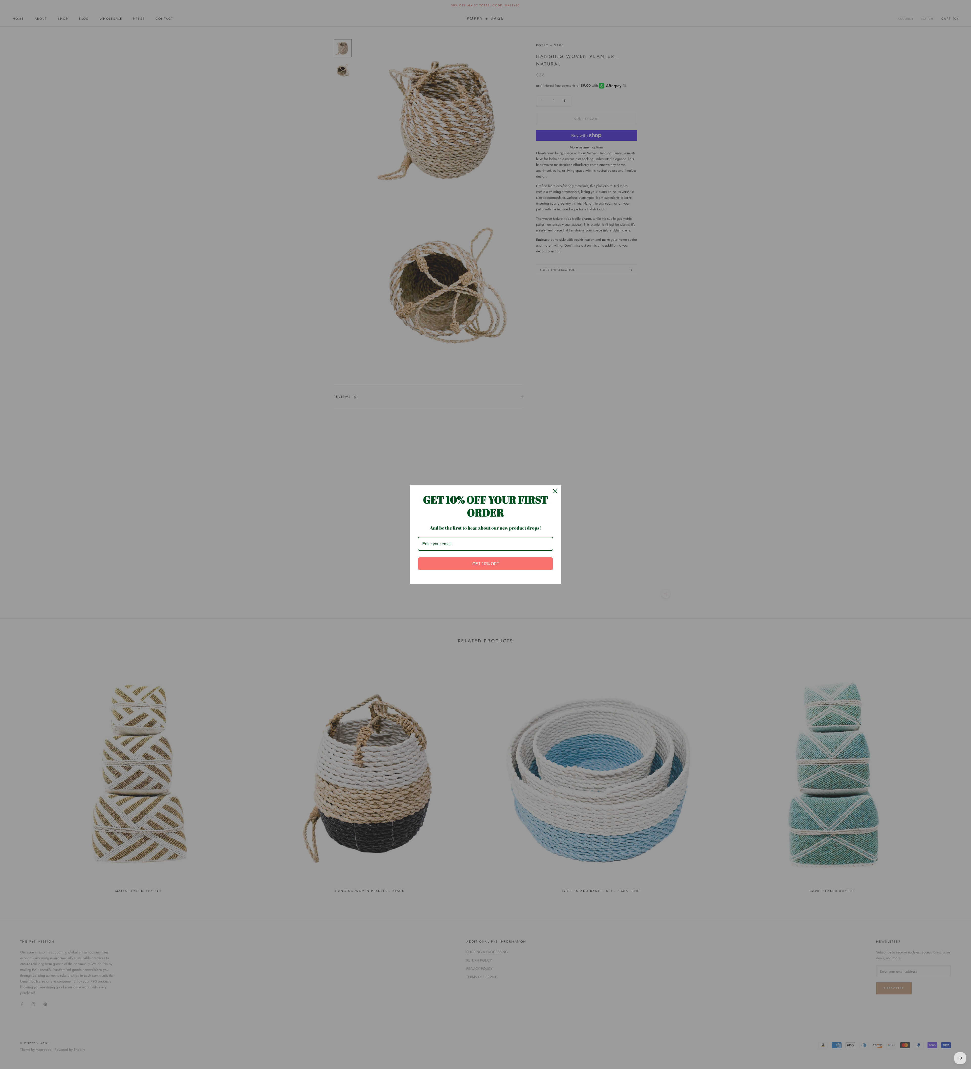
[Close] (555, 491)
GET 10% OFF (485, 564)
